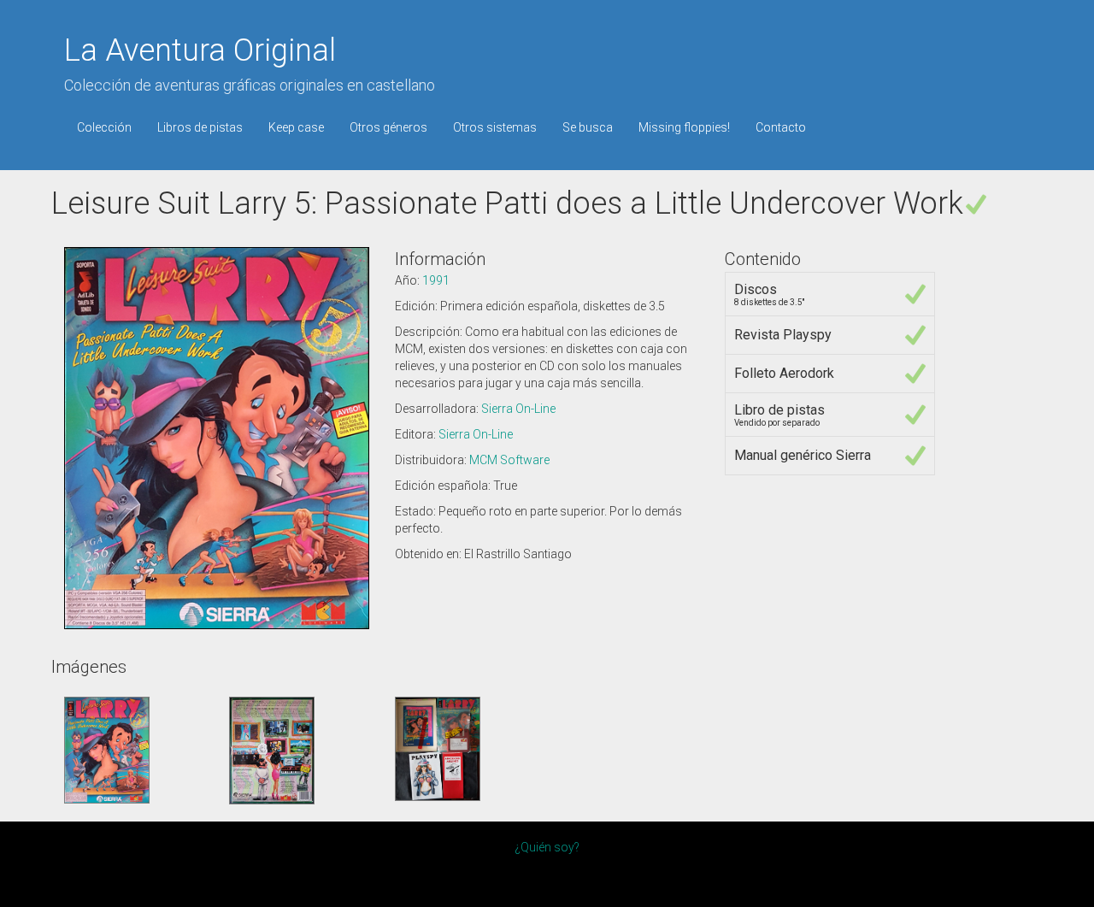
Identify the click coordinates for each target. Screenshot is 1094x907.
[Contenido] (437, 747)
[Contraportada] (272, 749)
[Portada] (107, 749)
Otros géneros (388, 127)
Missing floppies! (684, 127)
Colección (104, 127)
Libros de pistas (200, 127)
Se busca (587, 127)
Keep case (296, 127)
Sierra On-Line (518, 408)
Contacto (781, 127)
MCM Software (509, 460)
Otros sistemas (495, 127)
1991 (436, 280)
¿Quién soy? (547, 847)
